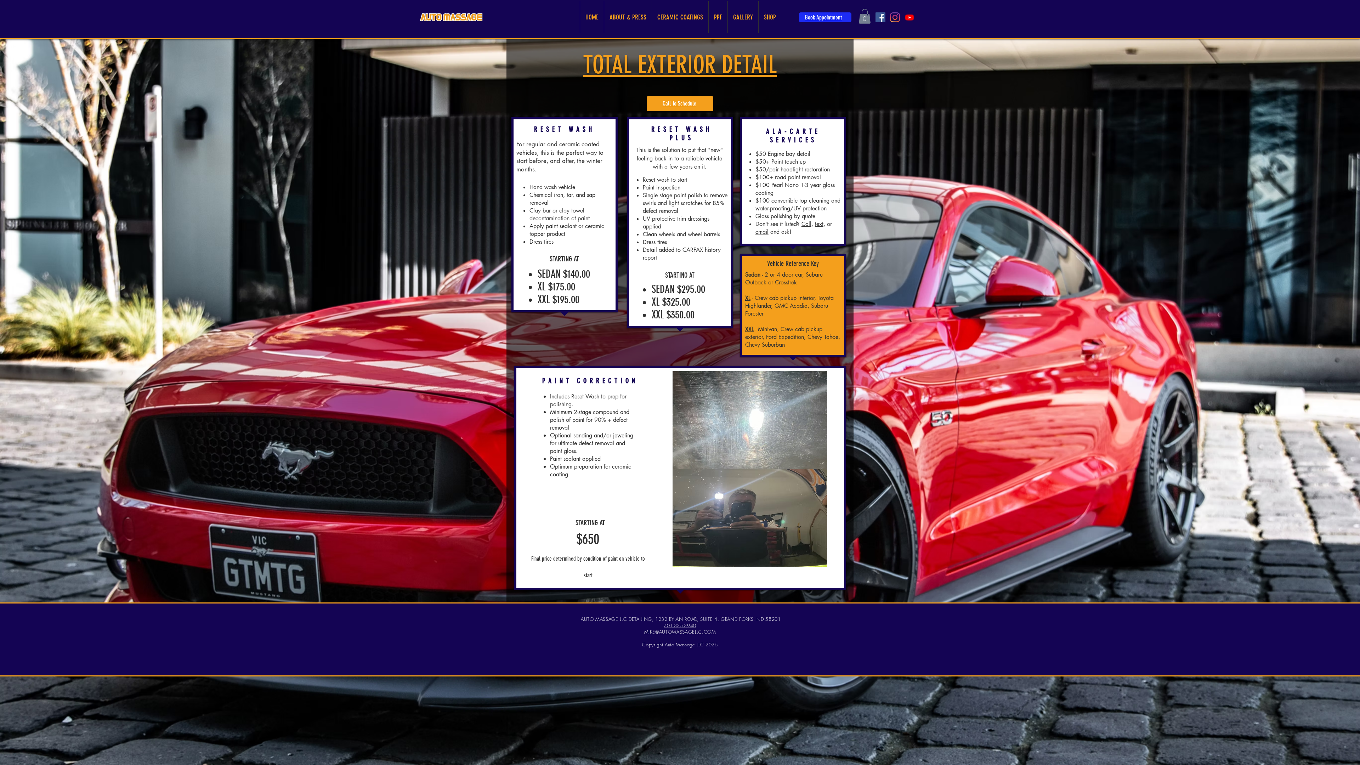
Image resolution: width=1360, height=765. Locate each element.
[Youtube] (909, 17)
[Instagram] (895, 17)
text (819, 224)
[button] (864, 16)
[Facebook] (880, 17)
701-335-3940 (680, 625)
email (762, 232)
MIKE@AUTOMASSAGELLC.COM (680, 632)
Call (806, 224)
